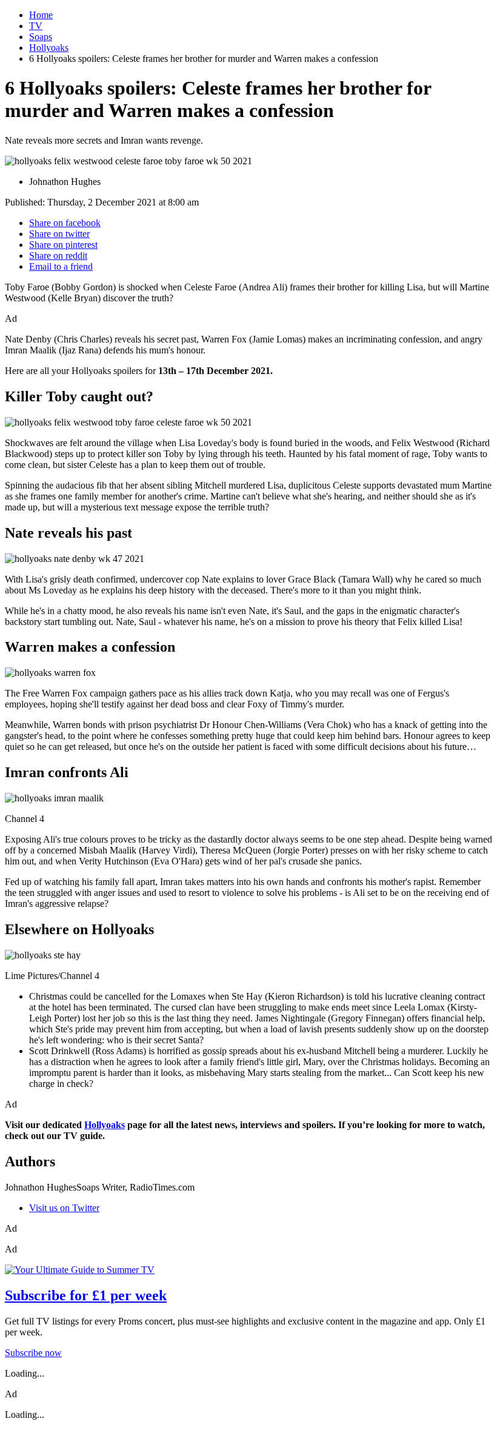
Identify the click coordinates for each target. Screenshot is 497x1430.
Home (41, 15)
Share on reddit (58, 255)
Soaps (40, 37)
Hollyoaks (48, 47)
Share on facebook (65, 223)
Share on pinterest (63, 244)
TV (35, 26)
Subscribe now (33, 1353)
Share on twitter (59, 234)
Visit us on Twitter (64, 1208)
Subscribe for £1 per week (86, 1295)
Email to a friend (61, 266)
